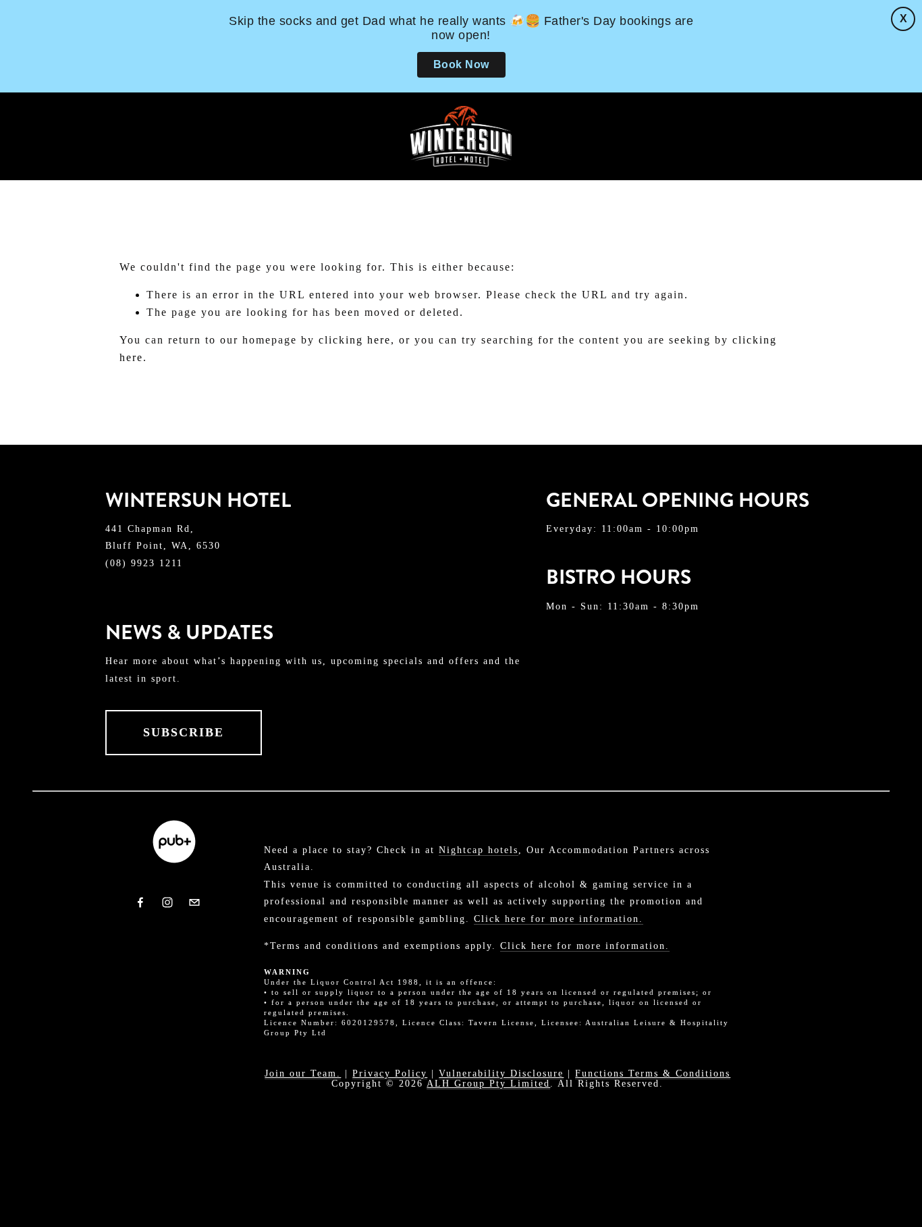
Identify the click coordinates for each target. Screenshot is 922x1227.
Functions (296, 180)
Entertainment (469, 180)
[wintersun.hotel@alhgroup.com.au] (194, 902)
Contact (729, 180)
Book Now (461, 64)
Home (43, 180)
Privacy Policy (389, 1073)
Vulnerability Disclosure (501, 1073)
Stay (373, 180)
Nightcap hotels (478, 849)
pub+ (217, 180)
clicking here (355, 340)
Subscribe (183, 732)
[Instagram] (167, 902)
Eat (98, 180)
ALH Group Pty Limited (488, 1083)
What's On (583, 180)
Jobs (658, 180)
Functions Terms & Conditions (652, 1073)
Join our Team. (303, 1073)
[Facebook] (140, 902)
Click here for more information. (558, 918)
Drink (156, 180)
